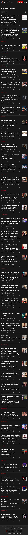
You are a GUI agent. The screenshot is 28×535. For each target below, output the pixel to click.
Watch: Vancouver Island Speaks (10, 132)
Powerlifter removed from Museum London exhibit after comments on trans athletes (9, 350)
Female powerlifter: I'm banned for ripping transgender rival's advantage (10, 384)
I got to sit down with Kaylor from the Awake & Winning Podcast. (10, 124)
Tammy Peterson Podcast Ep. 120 (10, 83)
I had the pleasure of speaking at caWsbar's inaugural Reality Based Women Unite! (9, 208)
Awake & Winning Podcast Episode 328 (8, 121)
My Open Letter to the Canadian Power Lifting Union (10, 96)
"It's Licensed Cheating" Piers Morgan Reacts (9, 362)
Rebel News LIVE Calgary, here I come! (10, 110)
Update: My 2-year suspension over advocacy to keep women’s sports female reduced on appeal (10, 300)
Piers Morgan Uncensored (8, 412)
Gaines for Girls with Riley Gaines (10, 425)
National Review (5, 477)
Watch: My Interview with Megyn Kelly (10, 194)
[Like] (2, 26)
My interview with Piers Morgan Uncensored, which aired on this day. (9, 414)
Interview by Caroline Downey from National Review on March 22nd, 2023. (10, 479)
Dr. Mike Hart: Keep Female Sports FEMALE (10, 314)
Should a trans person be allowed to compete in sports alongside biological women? (10, 248)
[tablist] (4, 12)
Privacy (11, 528)
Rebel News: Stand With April (9, 373)
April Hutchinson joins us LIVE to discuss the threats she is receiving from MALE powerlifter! (10, 220)
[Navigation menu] (3, 2)
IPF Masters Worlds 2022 (8, 514)
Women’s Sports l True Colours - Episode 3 (10, 245)
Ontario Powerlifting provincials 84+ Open (10, 500)
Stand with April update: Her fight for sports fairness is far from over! (10, 274)
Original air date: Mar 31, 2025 (8, 47)
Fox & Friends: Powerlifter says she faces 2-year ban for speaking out (10, 397)
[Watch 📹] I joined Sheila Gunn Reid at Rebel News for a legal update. (10, 278)
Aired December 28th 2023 (7, 317)
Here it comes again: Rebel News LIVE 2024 (10, 108)
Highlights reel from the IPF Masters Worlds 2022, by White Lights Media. (9, 516)
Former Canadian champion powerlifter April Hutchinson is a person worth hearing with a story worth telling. (10, 21)
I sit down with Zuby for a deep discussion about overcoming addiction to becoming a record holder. (10, 466)
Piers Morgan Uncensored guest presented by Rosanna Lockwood (10, 435)
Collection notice (19, 528)
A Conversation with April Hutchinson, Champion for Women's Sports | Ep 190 (8, 71)
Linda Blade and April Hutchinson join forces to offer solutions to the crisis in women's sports (10, 179)
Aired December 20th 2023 (7, 328)
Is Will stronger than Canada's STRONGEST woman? (8, 453)
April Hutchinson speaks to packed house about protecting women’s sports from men (10, 30)
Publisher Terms (23, 526)
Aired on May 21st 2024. (7, 158)
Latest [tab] (3, 12)
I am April (4, 56)
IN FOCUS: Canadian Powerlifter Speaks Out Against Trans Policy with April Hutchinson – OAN (10, 325)
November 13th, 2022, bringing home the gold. (10, 504)
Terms (14, 528)
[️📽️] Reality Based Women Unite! (10, 205)
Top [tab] (7, 12)
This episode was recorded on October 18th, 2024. (10, 85)
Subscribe (20, 2)
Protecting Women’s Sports (9, 145)
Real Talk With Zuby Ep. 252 (9, 464)
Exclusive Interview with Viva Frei (10, 45)
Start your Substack (11, 531)
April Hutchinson (11, 23)
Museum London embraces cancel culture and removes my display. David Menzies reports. (10, 338)
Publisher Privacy (15, 526)
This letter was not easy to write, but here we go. (10, 99)
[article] (14, 21)
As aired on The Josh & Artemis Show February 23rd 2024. (9, 224)
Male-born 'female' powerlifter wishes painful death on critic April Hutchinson (9, 233)
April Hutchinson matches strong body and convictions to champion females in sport (10, 17)
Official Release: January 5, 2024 (8, 303)
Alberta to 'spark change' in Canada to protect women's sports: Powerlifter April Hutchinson (9, 258)
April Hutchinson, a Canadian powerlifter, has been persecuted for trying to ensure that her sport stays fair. (10, 262)
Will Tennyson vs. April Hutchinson (7, 450)
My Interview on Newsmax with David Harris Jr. (10, 155)
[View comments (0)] (8, 26)
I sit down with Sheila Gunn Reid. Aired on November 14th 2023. (10, 375)
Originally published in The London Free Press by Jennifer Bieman (10, 291)
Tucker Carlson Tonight (7, 487)
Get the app (19, 531)
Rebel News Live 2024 (7, 165)
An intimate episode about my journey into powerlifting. (10, 427)
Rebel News (4, 335)
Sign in (25, 2)
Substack (8, 533)
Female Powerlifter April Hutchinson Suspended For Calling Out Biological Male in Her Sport (9, 198)
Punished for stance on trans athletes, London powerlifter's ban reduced (9, 287)
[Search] (25, 12)
